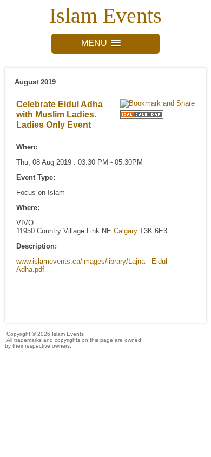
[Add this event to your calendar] (141, 119)
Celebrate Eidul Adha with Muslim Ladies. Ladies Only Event (59, 114)
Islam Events (105, 15)
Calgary (125, 231)
